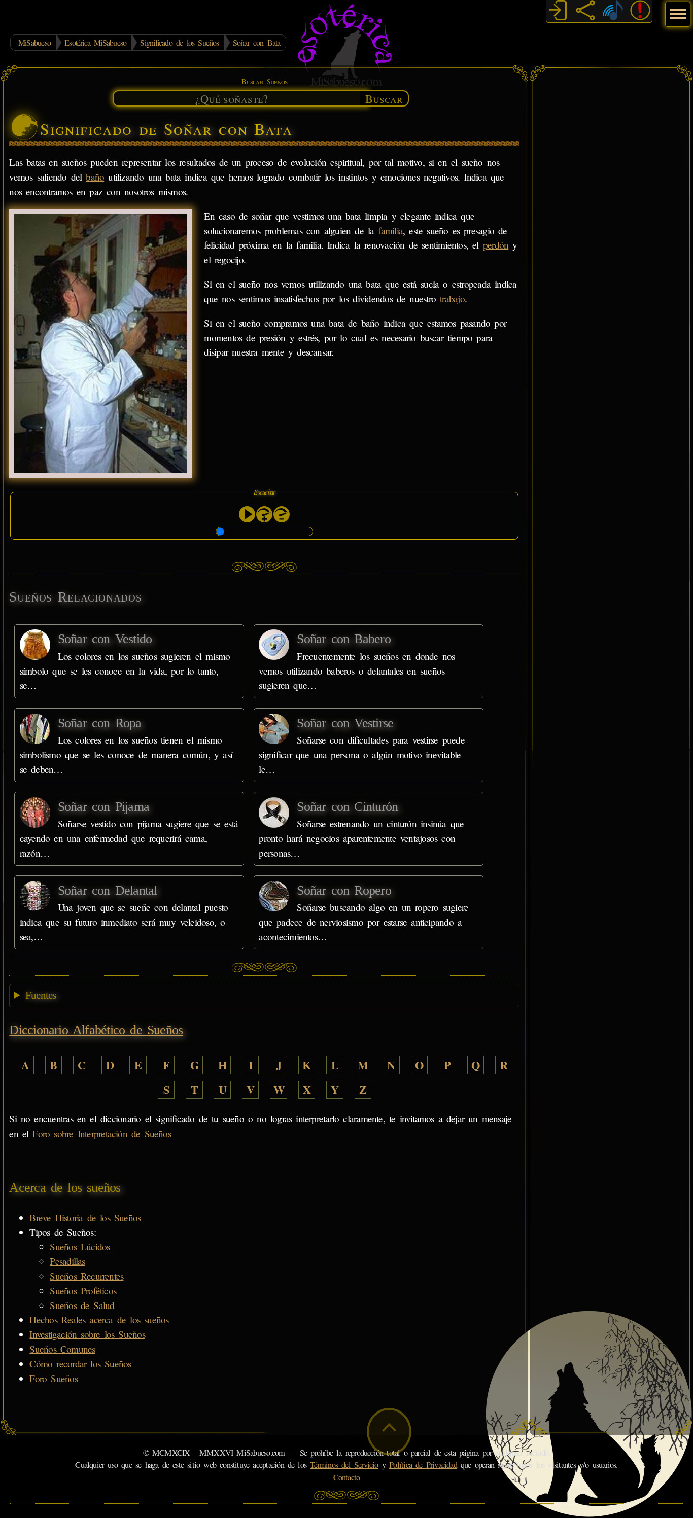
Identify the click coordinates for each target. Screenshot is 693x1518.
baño (95, 176)
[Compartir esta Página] (585, 11)
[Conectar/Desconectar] (558, 11)
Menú (676, 9)
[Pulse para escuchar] (247, 514)
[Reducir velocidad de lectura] (281, 514)
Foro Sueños (53, 1378)
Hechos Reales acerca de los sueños (98, 1319)
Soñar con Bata (257, 42)
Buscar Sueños (264, 81)
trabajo (452, 298)
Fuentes (40, 995)
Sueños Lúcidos (80, 1246)
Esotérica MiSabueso (95, 42)
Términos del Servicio (344, 1464)
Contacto (346, 1477)
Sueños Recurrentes (86, 1275)
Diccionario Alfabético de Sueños (96, 1029)
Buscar (384, 98)
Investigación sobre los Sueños (87, 1334)
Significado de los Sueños (179, 42)
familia (390, 230)
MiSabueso (34, 42)
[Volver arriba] (389, 1431)
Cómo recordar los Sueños (80, 1363)
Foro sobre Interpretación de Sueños (101, 1133)
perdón (495, 244)
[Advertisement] (610, 226)
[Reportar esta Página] (640, 11)
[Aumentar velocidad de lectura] (264, 514)
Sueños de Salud (82, 1305)
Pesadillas (67, 1261)
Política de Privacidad (423, 1464)
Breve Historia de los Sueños (85, 1217)
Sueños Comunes (62, 1349)
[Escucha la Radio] (613, 11)
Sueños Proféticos (83, 1290)
